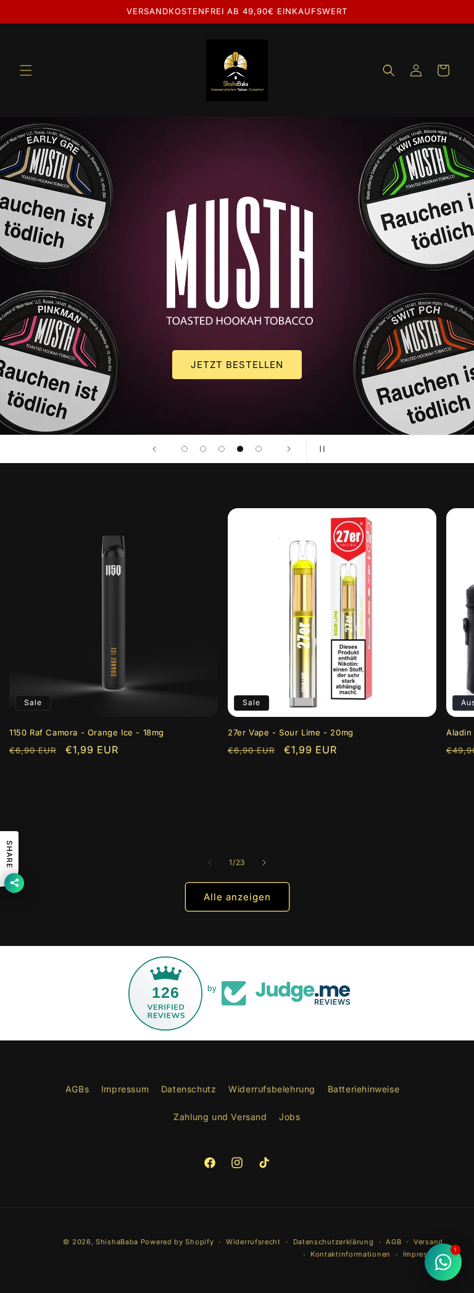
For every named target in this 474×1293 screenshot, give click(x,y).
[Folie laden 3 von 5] (221, 449)
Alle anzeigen (237, 897)
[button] (26, 70)
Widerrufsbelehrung (271, 1089)
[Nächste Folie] (288, 448)
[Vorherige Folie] (154, 448)
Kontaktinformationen (350, 1254)
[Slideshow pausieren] (319, 448)
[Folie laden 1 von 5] (184, 449)
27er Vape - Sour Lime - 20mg (291, 732)
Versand (428, 1241)
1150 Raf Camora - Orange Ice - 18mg (86, 732)
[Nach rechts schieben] (264, 862)
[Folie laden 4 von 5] (240, 449)
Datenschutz (189, 1089)
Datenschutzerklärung (333, 1241)
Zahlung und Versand (220, 1116)
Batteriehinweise (364, 1089)
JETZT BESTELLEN (235, 364)
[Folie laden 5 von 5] (258, 449)
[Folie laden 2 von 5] (203, 449)
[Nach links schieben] (209, 862)
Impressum (125, 1089)
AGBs (77, 1089)
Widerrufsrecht (253, 1241)
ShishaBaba (117, 1241)
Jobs (289, 1116)
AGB (393, 1241)
